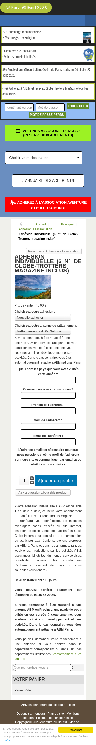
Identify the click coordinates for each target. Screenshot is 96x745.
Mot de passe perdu (47, 115)
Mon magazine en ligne (20, 37)
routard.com (66, 705)
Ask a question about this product (42, 492)
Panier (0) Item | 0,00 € (28, 7)
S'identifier (78, 105)
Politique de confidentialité (54, 718)
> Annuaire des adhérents (48, 180)
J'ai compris (75, 730)
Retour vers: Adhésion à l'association (53, 251)
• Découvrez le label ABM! (19, 51)
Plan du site (56, 713)
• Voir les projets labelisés (19, 57)
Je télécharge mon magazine (22, 32)
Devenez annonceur (31, 713)
